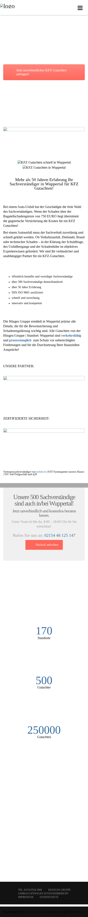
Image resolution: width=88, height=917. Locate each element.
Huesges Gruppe (59, 889)
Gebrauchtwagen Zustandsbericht (43, 893)
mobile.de (41, 471)
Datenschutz (49, 897)
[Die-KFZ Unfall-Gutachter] (7, 7)
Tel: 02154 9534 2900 (30, 889)
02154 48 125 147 (59, 535)
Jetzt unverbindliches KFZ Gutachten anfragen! (41, 72)
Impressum (25, 897)
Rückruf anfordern (47, 544)
